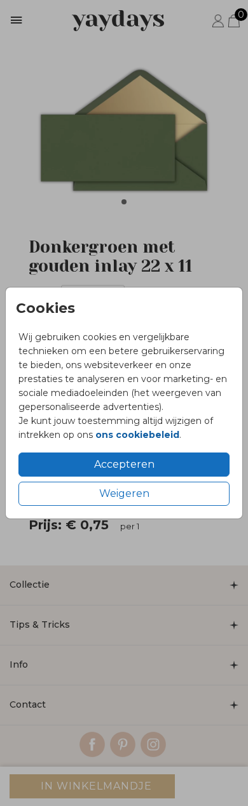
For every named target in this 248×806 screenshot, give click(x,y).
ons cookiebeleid (137, 434)
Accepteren (124, 464)
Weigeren (124, 493)
